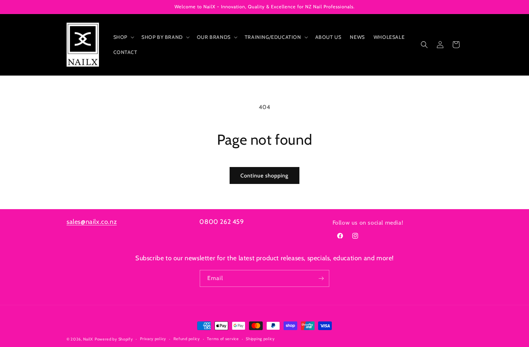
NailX (88, 339)
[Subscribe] (321, 278)
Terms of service (223, 338)
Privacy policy (153, 338)
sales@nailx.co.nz (92, 222)
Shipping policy (260, 338)
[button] (123, 37)
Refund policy (186, 338)
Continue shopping (264, 175)
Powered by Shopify (114, 339)
